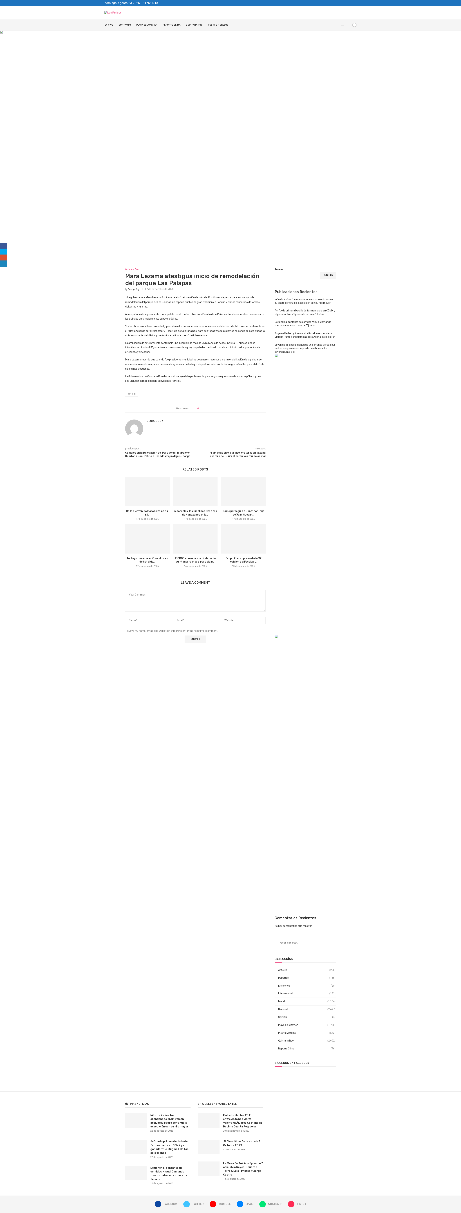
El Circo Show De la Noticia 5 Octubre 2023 (242, 1143)
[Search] (348, 25)
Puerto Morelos (218, 25)
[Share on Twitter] (208, 408)
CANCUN (131, 394)
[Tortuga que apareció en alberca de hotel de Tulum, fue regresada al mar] (147, 538)
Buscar (279, 269)
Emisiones (306, 985)
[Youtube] (343, 3)
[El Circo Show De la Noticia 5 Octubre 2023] (209, 1147)
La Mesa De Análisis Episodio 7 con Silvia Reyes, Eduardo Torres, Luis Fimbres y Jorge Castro (243, 1169)
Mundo (306, 1001)
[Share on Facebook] (204, 408)
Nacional (306, 1009)
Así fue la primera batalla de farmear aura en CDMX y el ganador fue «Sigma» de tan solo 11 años (169, 1147)
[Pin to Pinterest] (211, 408)
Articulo (306, 970)
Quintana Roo (194, 25)
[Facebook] (335, 3)
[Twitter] (339, 3)
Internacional (306, 993)
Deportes (306, 977)
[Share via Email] (215, 408)
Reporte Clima (171, 25)
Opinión (306, 1017)
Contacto (125, 25)
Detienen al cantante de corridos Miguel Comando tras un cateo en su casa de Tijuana (168, 1173)
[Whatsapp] (351, 3)
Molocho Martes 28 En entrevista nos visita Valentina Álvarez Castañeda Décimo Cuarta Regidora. (242, 1121)
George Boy (133, 289)
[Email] (347, 3)
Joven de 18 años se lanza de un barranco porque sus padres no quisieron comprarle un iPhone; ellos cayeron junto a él (305, 348)
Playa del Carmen (146, 25)
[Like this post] (201, 408)
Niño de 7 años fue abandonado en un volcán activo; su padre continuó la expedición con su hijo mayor (169, 1121)
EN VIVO (108, 25)
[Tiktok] (356, 3)
